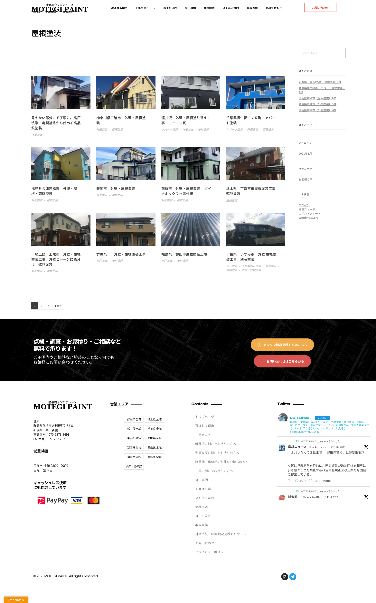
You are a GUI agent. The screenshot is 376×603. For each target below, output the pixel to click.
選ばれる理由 (204, 425)
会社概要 (201, 506)
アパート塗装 (169, 129)
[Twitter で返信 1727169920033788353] (290, 480)
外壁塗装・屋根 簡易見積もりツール (220, 533)
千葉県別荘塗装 (251, 266)
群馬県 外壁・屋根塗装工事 (122, 254)
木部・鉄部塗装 (251, 270)
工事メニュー (204, 434)
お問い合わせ (204, 542)
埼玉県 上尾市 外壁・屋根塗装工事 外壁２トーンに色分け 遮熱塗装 (56, 259)
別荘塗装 (101, 261)
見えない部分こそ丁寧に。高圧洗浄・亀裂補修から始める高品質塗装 (56, 123)
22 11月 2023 (338, 447)
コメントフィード (310, 213)
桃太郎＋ (294, 496)
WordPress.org (308, 217)
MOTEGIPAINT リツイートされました (320, 441)
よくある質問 (204, 497)
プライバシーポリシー (211, 552)
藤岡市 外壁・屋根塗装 (115, 188)
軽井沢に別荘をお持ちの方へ (215, 443)
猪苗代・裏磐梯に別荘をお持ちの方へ (222, 461)
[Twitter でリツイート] (297, 441)
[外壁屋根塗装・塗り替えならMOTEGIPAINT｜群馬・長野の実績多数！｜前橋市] (59, 9)
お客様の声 (305, 179)
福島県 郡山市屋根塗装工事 (186, 254)
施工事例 (201, 479)
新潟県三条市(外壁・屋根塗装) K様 (320, 82)
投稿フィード (307, 209)
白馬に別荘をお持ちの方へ (214, 470)
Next (48, 305)
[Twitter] (292, 576)
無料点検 (201, 524)
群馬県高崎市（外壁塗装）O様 (317, 104)
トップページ (204, 416)
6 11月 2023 (331, 497)
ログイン (304, 205)
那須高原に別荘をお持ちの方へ (217, 452)
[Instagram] (284, 576)
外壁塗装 (36, 135)
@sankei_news (317, 447)
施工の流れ (203, 515)
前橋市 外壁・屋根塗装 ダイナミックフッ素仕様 (186, 191)
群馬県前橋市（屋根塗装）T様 (317, 98)
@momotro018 (311, 497)
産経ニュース (297, 446)
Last (58, 306)
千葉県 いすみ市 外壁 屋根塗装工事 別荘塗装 (251, 257)
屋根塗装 (117, 129)
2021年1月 (305, 153)
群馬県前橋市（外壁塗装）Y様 (317, 110)
